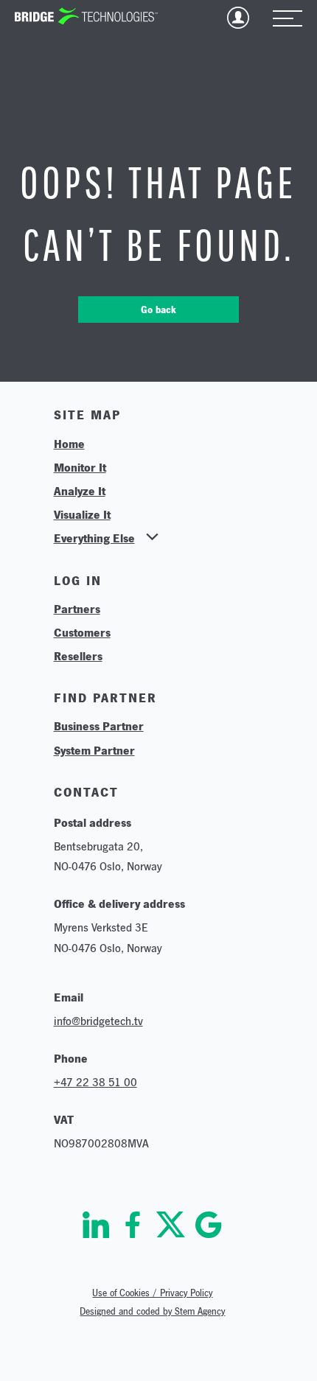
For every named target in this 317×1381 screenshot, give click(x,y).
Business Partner (99, 726)
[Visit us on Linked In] (96, 1225)
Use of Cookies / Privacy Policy (152, 1292)
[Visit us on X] (171, 1225)
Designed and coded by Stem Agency (152, 1311)
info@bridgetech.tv (98, 1021)
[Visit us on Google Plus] (209, 1225)
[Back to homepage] (86, 16)
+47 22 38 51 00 (95, 1082)
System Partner (94, 750)
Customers (82, 632)
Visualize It (82, 514)
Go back (158, 309)
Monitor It (80, 467)
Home (69, 443)
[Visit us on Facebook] (133, 1225)
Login (238, 17)
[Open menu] (287, 19)
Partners (77, 608)
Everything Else (94, 538)
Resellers (78, 655)
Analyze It (79, 490)
